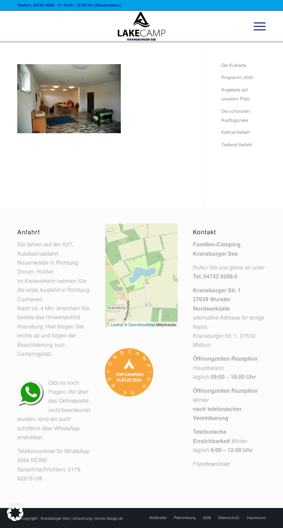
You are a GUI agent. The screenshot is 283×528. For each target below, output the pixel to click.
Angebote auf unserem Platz (235, 94)
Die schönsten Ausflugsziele (235, 115)
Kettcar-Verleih (235, 132)
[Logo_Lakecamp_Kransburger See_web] (141, 26)
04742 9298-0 (220, 276)
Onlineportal (74, 400)
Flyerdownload (211, 464)
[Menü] (256, 26)
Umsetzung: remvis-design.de (97, 518)
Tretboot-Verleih (236, 144)
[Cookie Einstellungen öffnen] (15, 519)
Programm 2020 (237, 77)
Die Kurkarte (233, 65)
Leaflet (117, 324)
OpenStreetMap (141, 324)
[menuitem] (256, 26)
